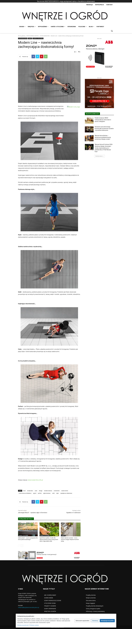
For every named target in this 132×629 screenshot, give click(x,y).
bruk (24, 490)
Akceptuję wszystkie (107, 620)
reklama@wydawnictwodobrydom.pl (28, 607)
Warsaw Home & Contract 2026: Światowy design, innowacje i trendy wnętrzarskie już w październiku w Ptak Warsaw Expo (104, 148)
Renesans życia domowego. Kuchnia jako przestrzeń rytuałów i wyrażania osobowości (104, 128)
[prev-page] (19, 545)
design (40, 490)
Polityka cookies (34, 625)
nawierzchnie (64, 490)
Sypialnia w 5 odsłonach (73, 512)
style (57, 493)
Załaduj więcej (98, 156)
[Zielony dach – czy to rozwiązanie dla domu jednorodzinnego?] (28, 529)
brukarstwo (30, 490)
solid (53, 493)
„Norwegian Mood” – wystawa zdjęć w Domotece (32, 512)
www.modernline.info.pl (35, 480)
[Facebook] (33, 56)
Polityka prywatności (23, 625)
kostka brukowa (48, 490)
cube (36, 490)
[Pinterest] (41, 56)
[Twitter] (37, 56)
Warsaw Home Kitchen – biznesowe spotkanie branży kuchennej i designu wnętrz (103, 137)
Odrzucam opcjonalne (82, 620)
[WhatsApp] (46, 56)
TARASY (30, 38)
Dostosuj (95, 620)
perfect (40, 493)
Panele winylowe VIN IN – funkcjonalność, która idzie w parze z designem (103, 119)
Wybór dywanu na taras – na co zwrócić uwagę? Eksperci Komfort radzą (70, 539)
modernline (57, 490)
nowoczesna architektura (25, 493)
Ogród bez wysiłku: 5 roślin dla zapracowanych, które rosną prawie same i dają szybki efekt (49, 539)
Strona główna (21, 36)
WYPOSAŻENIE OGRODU (32, 36)
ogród (34, 493)
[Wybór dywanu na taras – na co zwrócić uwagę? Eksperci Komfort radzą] (71, 529)
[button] (112, 31)
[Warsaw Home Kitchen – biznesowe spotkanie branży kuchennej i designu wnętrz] (89, 138)
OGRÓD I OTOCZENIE (38, 38)
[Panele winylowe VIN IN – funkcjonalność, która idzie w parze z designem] (89, 120)
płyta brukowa (46, 493)
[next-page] (22, 545)
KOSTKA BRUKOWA (45, 36)
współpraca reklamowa (66, 493)
